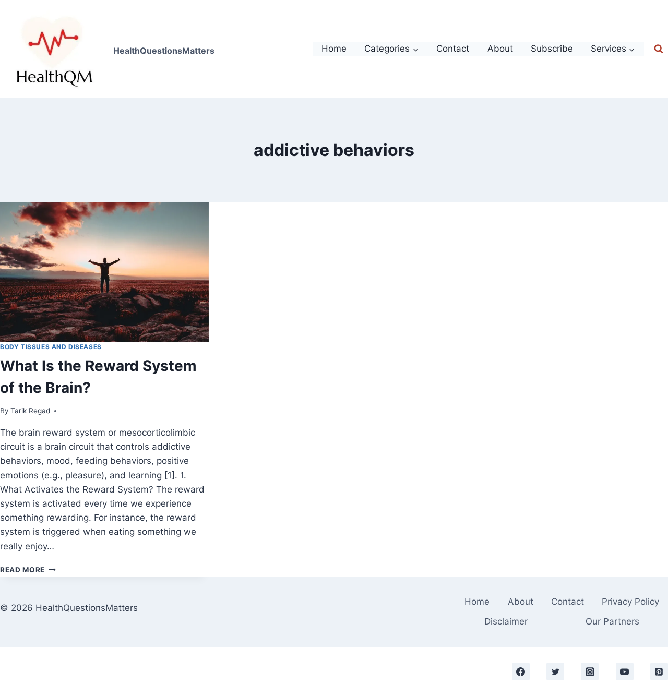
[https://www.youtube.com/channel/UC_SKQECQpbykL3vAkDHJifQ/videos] (625, 671)
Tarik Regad (30, 410)
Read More (28, 570)
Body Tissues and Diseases (51, 347)
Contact (452, 48)
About (500, 48)
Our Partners (612, 621)
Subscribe (552, 48)
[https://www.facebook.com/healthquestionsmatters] (521, 671)
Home (334, 48)
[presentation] (104, 272)
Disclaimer (506, 621)
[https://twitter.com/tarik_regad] (555, 671)
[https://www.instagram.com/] (590, 671)
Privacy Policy (630, 601)
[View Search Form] (658, 49)
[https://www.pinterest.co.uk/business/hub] (659, 671)
